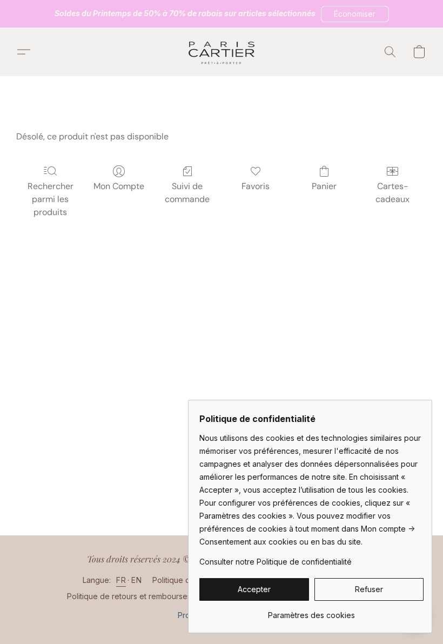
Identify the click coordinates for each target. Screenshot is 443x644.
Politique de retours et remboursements (138, 596)
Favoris (255, 186)
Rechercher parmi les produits (50, 199)
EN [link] (136, 580)
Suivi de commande (187, 192)
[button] (355, 14)
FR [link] (121, 580)
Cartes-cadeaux (392, 192)
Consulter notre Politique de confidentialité (275, 561)
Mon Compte (118, 186)
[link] (311, 611)
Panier (324, 186)
